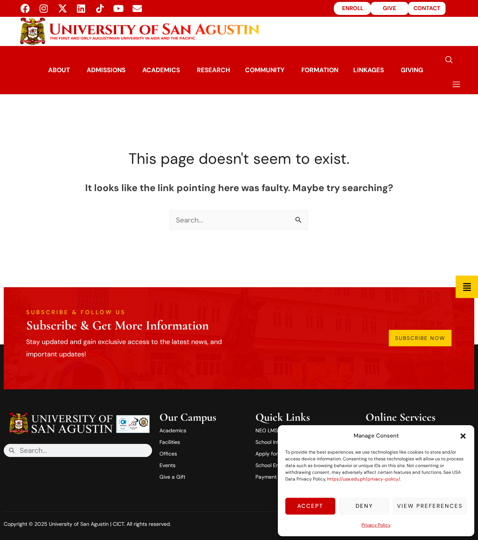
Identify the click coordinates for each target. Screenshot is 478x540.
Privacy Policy (376, 525)
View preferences (430, 506)
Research (213, 70)
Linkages (368, 70)
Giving (412, 70)
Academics (161, 70)
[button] (463, 436)
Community (265, 70)
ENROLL (352, 8)
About (59, 70)
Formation (319, 70)
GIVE (389, 8)
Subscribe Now (420, 338)
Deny (364, 506)
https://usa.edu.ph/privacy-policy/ (363, 479)
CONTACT (426, 8)
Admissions (106, 70)
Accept (310, 506)
